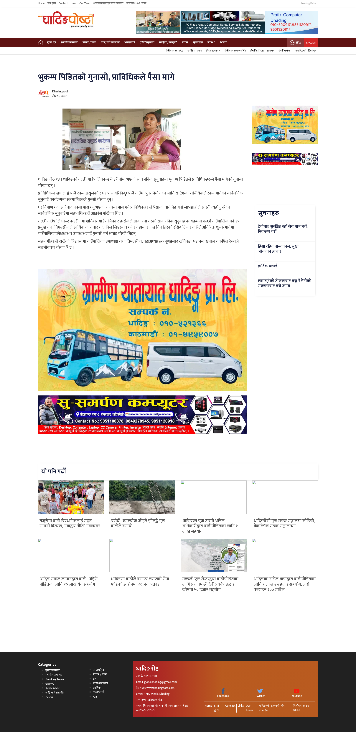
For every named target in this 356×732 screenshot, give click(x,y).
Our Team (84, 3)
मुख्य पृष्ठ (51, 42)
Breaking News (54, 679)
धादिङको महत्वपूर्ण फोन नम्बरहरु (108, 3)
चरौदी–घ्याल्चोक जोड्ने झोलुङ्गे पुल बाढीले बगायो (138, 523)
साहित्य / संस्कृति (168, 42)
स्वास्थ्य (211, 42)
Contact (63, 3)
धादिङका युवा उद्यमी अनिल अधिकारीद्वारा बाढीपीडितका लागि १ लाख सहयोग (210, 526)
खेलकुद (49, 683)
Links (73, 3)
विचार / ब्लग (89, 42)
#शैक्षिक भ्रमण (194, 51)
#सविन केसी (284, 51)
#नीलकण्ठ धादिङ (173, 51)
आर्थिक (97, 687)
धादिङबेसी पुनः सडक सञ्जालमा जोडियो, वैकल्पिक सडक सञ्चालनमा (284, 523)
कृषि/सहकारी (147, 42)
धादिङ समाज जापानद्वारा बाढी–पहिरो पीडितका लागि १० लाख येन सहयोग (68, 581)
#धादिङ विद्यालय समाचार (261, 51)
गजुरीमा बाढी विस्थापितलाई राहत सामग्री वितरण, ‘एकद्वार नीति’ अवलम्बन (69, 523)
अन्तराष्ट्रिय (98, 670)
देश (95, 696)
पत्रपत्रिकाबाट (52, 688)
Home (41, 3)
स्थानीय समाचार (69, 42)
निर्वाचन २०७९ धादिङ (136, 3)
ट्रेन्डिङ (299, 43)
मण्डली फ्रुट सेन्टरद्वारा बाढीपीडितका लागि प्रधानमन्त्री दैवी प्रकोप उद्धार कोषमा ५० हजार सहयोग (210, 584)
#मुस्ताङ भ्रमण (212, 51)
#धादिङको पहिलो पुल (305, 51)
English (311, 43)
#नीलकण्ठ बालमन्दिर (234, 51)
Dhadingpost (60, 91)
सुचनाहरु (198, 42)
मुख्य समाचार (52, 670)
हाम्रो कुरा (51, 3)
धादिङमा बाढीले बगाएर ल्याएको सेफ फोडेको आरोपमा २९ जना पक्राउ (140, 581)
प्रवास (185, 42)
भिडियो (223, 42)
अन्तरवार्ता (129, 42)
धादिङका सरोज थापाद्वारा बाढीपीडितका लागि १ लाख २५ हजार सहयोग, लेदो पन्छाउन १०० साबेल (285, 584)
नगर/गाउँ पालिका (110, 42)
